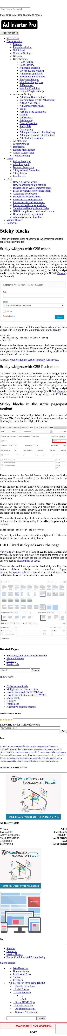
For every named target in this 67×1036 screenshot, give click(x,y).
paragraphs (37, 758)
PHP (44, 758)
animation (54, 746)
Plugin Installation (22, 47)
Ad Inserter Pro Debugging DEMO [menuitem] (26, 983)
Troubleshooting (21, 155)
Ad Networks (20, 141)
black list (52, 749)
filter (30, 755)
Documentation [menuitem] (21, 971)
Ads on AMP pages (30, 102)
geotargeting (43, 755)
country (32, 752)
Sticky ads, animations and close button (27, 655)
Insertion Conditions (30, 88)
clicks (2, 752)
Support (11, 948)
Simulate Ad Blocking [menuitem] (26, 1012)
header (51, 755)
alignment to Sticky (30, 560)
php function (51, 758)
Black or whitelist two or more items (31, 190)
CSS (37, 752)
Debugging (19, 146)
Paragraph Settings (29, 79)
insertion (19, 758)
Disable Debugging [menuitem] (25, 986)
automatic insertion (9, 749)
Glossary (17, 56)
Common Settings (22, 53)
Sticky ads (5, 552)
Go (63, 731)
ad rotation (16, 746)
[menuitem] (37, 1018)
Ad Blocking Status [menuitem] (25, 1008)
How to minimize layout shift (28, 214)
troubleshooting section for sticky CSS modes (34, 359)
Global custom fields (23, 152)
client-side (9, 752)
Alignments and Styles (31, 73)
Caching (24, 114)
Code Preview (27, 64)
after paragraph (39, 746)
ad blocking (5, 746)
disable (10, 755)
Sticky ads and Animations (26, 170)
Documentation (14, 41)
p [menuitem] (22, 995)
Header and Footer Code (32, 76)
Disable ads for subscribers (26, 196)
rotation (3, 761)
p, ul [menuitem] (24, 998)
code (26, 752)
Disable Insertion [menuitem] (24, 1005)
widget (46, 761)
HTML (3, 758)
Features (17, 44)
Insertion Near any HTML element (37, 100)
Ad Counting (26, 120)
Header (57, 330)
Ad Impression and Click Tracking (37, 132)
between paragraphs (41, 749)
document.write (20, 755)
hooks (62, 755)
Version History (15, 220)
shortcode (28, 761)
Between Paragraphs (23, 167)
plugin (59, 758)
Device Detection (28, 123)
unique (41, 761)
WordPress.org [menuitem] (20, 968)
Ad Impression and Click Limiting (37, 135)
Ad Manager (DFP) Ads (32, 105)
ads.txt (23, 108)
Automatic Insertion (30, 67)
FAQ (9, 179)
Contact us (12, 223)
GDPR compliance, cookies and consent (33, 211)
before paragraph (25, 749)
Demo (10, 158)
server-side (11, 761)
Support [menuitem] (17, 977)
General (61, 273)
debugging (56, 752)
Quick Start (19, 50)
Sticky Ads (25, 126)
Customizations (21, 143)
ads (23, 746)
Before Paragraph (22, 161)
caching (59, 749)
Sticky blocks (20, 173)
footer (35, 755)
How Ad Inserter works (25, 182)
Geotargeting (26, 129)
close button (19, 752)
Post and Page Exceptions (33, 111)
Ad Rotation (26, 117)
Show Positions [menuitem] (23, 992)
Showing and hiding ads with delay (31, 208)
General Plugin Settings (32, 91)
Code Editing (26, 62)
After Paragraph (21, 164)
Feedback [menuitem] (18, 980)
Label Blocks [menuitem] (22, 989)
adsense (29, 746)
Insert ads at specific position (27, 199)
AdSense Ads (27, 85)
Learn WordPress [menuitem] (22, 974)
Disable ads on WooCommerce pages (32, 187)
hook (57, 755)
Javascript (27, 758)
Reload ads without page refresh (29, 205)
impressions (11, 758)
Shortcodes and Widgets (32, 70)
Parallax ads (19, 176)
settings (20, 761)
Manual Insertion (15, 658)
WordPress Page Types (31, 82)
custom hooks (45, 752)
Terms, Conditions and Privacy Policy (26, 957)
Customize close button (25, 193)
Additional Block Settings (33, 97)
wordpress (54, 761)
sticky (35, 761)
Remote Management (24, 149)
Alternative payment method (27, 217)
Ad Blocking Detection (31, 138)
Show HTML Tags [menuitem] (25, 1002)
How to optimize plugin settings (29, 184)
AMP (47, 746)
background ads (17, 572)
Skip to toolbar (7, 962)
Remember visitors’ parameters (29, 202)
